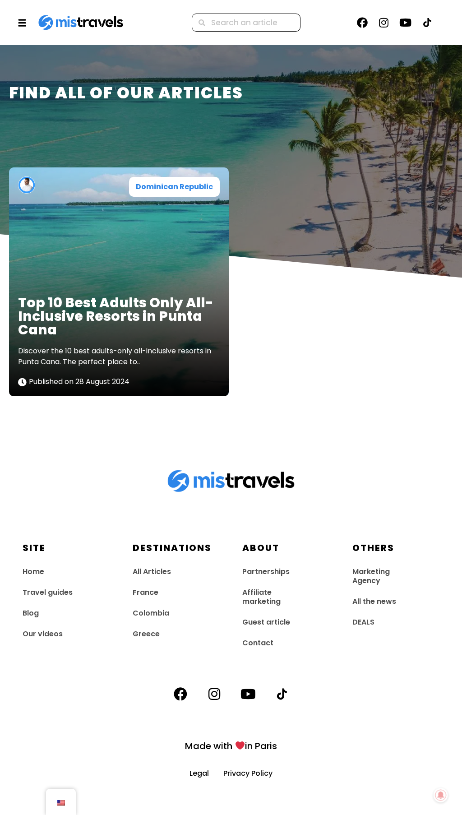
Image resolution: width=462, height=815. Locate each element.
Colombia (151, 613)
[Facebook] (362, 22)
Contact (257, 643)
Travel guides (48, 592)
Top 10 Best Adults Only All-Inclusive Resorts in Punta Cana (115, 316)
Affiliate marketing (261, 597)
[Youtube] (405, 22)
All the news (374, 601)
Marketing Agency (371, 576)
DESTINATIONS (172, 548)
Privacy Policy (248, 773)
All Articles (152, 571)
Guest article (266, 622)
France (145, 592)
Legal (206, 773)
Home (33, 571)
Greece (146, 634)
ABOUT (260, 548)
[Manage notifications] (441, 795)
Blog (31, 613)
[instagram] (384, 22)
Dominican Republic (174, 186)
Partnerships (266, 571)
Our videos (43, 634)
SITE (34, 548)
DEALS (363, 622)
